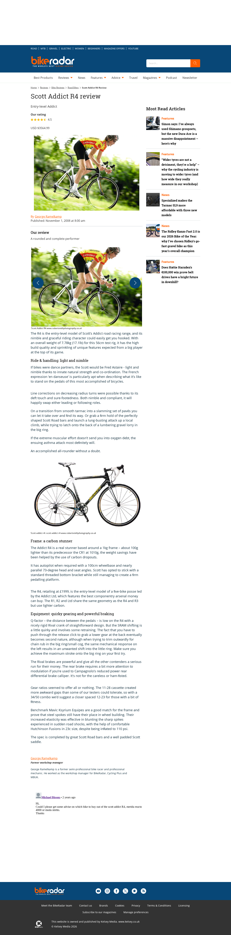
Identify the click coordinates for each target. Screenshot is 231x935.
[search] (195, 63)
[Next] (135, 282)
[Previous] (38, 282)
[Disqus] (90, 836)
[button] (87, 288)
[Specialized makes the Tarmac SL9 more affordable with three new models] (153, 199)
